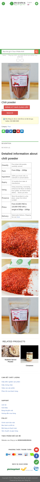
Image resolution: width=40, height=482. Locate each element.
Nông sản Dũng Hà (24, 480)
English (29, 2)
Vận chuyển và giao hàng (10, 431)
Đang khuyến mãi (7, 410)
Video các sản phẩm (8, 388)
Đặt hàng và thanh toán (9, 428)
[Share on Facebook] (7, 131)
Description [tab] (6, 143)
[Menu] (3, 3)
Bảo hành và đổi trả (8, 425)
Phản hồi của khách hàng (10, 391)
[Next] (38, 359)
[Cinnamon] (29, 354)
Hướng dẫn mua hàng (9, 413)
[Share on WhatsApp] (3, 131)
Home (4, 55)
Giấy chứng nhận (7, 385)
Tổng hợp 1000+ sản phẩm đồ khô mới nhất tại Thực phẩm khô (22, 56)
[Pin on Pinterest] (18, 131)
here (18, 217)
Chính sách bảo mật (8, 422)
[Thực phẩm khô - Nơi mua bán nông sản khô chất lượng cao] (17, 4)
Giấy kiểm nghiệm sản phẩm (11, 382)
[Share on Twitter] (11, 131)
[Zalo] (36, 468)
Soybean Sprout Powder (10, 361)
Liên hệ (4, 405)
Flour (9, 126)
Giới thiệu (5, 408)
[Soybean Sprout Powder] (10, 351)
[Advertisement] (20, 28)
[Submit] (36, 52)
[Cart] (36, 3)
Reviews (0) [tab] (6, 147)
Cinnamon (29, 365)
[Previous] (2, 359)
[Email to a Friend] (14, 131)
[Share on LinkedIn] (22, 131)
